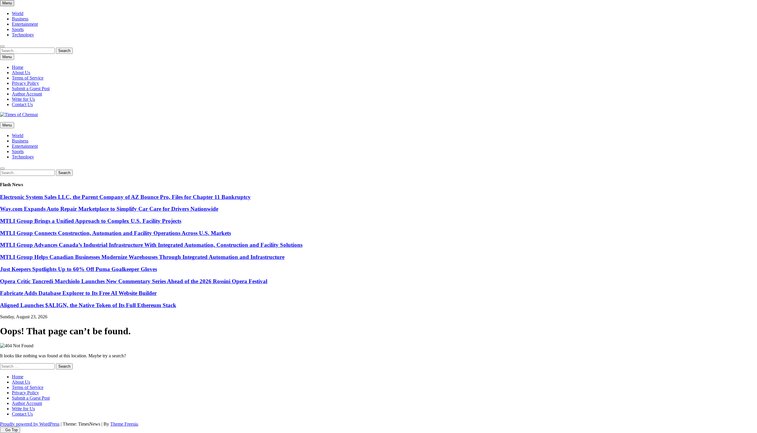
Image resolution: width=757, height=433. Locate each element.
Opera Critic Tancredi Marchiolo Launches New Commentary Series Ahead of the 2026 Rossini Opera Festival (133, 281)
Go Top (11, 430)
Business (20, 18)
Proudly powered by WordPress (29, 423)
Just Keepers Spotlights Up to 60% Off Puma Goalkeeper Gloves (78, 269)
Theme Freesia (124, 423)
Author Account (27, 93)
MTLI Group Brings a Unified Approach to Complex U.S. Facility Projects (90, 221)
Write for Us (23, 99)
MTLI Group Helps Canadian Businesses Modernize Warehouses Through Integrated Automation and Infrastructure (142, 257)
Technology (23, 34)
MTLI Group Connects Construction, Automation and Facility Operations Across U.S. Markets (115, 233)
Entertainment (25, 24)
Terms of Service (27, 77)
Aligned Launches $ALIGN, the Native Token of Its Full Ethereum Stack (88, 305)
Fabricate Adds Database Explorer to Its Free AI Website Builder (78, 293)
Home (17, 67)
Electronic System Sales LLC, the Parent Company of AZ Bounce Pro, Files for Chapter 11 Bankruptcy (125, 197)
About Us (21, 72)
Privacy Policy (25, 83)
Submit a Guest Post (31, 88)
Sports (18, 29)
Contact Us (22, 104)
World (17, 13)
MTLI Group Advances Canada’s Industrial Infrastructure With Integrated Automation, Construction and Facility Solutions (151, 245)
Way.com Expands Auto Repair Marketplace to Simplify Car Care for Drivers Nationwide (109, 209)
